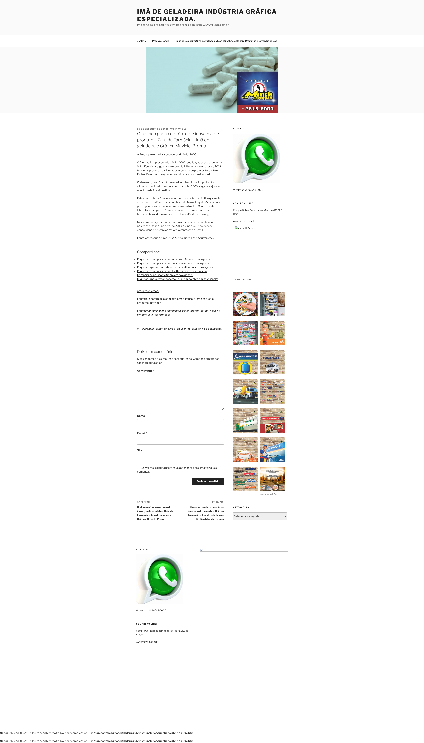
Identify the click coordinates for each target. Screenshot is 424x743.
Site (139, 450)
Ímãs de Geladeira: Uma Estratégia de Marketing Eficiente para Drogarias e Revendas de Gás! (227, 40)
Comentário (145, 370)
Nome (142, 415)
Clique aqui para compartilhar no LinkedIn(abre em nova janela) (175, 267)
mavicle (180, 129)
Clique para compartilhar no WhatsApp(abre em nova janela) (174, 259)
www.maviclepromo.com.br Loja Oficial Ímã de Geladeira (182, 329)
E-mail (142, 433)
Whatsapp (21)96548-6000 (248, 189)
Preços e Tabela (160, 40)
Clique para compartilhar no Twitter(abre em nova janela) (172, 271)
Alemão (144, 162)
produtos (143, 291)
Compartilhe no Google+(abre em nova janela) (165, 275)
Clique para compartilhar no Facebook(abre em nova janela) (173, 263)
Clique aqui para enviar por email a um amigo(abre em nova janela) (177, 279)
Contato (141, 40)
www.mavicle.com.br (244, 221)
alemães (154, 291)
